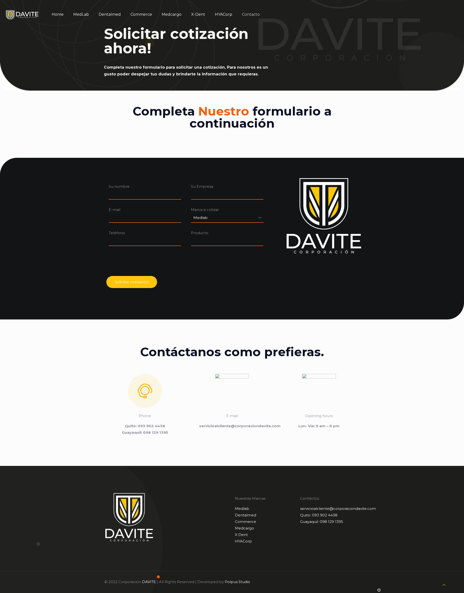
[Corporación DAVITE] (22, 14)
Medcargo (244, 528)
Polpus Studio (237, 581)
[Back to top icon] (444, 585)
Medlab (242, 508)
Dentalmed (245, 515)
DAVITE (149, 581)
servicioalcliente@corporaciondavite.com (338, 508)
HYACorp (243, 541)
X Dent (241, 534)
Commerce (245, 521)
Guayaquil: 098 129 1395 (321, 521)
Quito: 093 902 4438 (318, 515)
